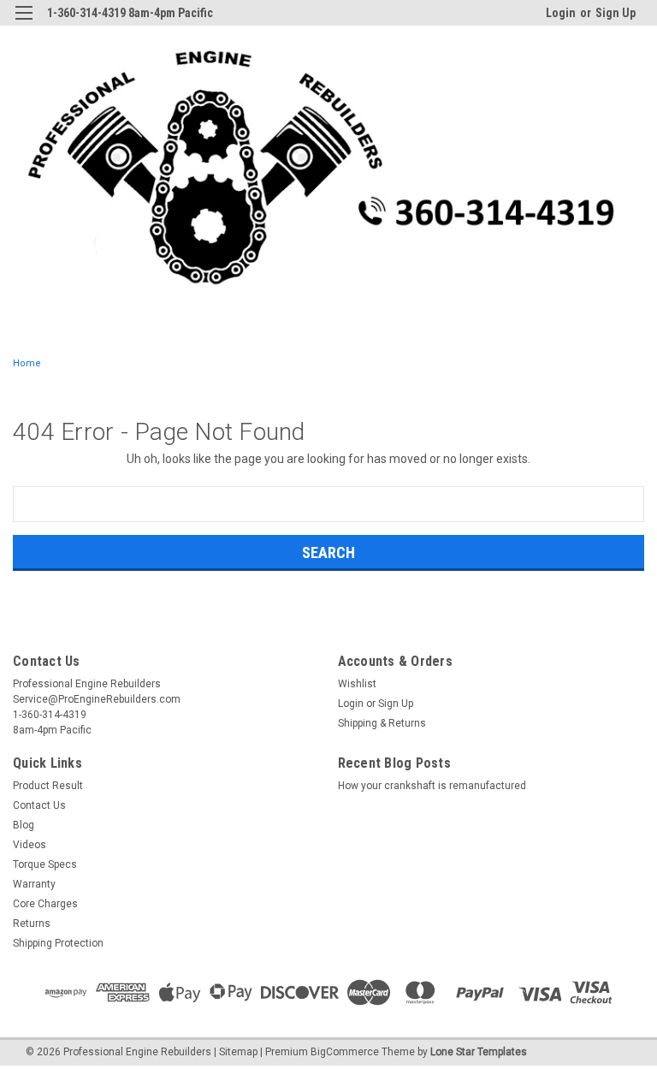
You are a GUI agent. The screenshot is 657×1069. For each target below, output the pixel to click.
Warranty (34, 884)
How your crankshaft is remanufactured (432, 786)
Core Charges (45, 904)
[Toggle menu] (23, 23)
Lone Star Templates (478, 1052)
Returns (31, 923)
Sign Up (615, 13)
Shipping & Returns (382, 723)
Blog (23, 825)
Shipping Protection (58, 943)
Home (27, 363)
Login (561, 13)
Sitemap (238, 1052)
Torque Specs (45, 864)
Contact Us (39, 805)
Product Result (48, 786)
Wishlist (357, 684)
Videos (29, 845)
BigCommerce (345, 1052)
